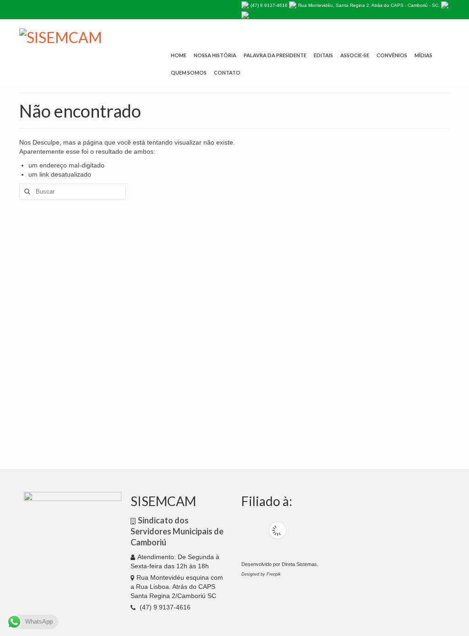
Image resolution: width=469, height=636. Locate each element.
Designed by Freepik (261, 574)
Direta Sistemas (299, 564)
